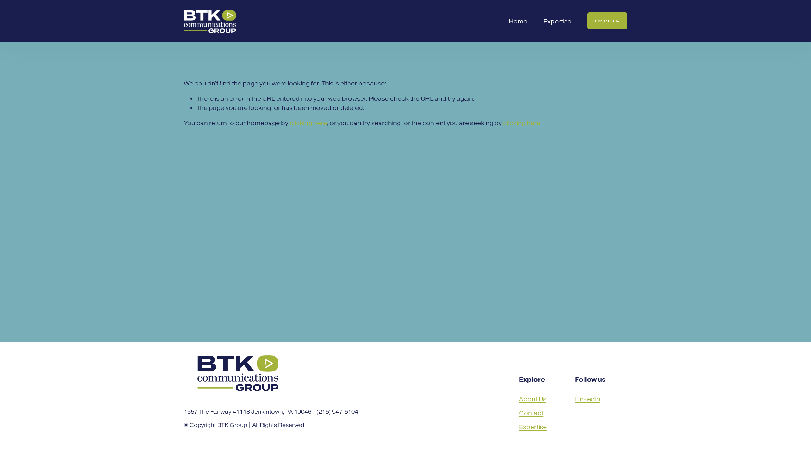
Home (518, 21)
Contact (531, 413)
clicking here (308, 123)
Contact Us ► (607, 20)
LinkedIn (587, 399)
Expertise (557, 21)
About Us (532, 399)
